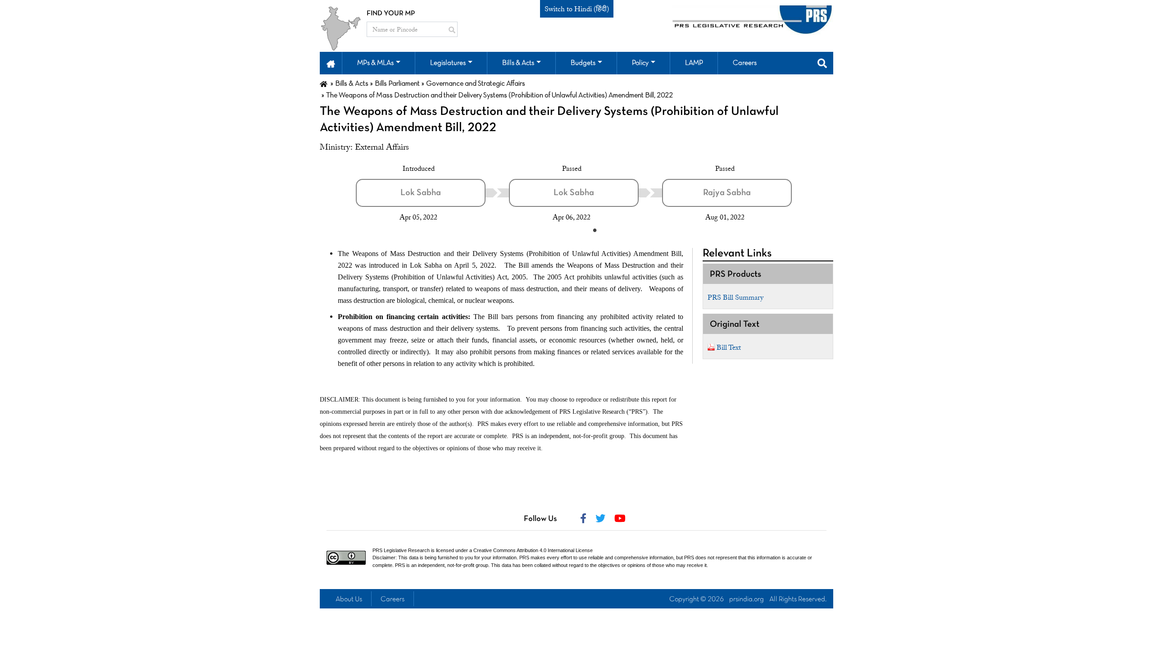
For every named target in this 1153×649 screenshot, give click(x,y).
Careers (392, 599)
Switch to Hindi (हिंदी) (577, 9)
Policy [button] (640, 63)
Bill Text (729, 347)
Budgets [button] (583, 63)
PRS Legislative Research (401, 550)
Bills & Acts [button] (518, 63)
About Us (349, 599)
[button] (331, 63)
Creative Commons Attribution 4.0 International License (533, 550)
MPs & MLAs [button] (375, 63)
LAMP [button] (694, 63)
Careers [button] (745, 63)
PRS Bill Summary (735, 297)
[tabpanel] (432, 193)
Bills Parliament (397, 84)
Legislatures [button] (448, 63)
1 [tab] (594, 229)
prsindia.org (746, 599)
